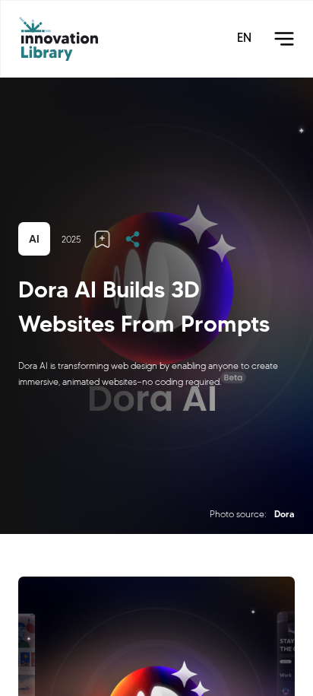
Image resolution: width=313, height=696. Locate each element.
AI (34, 239)
